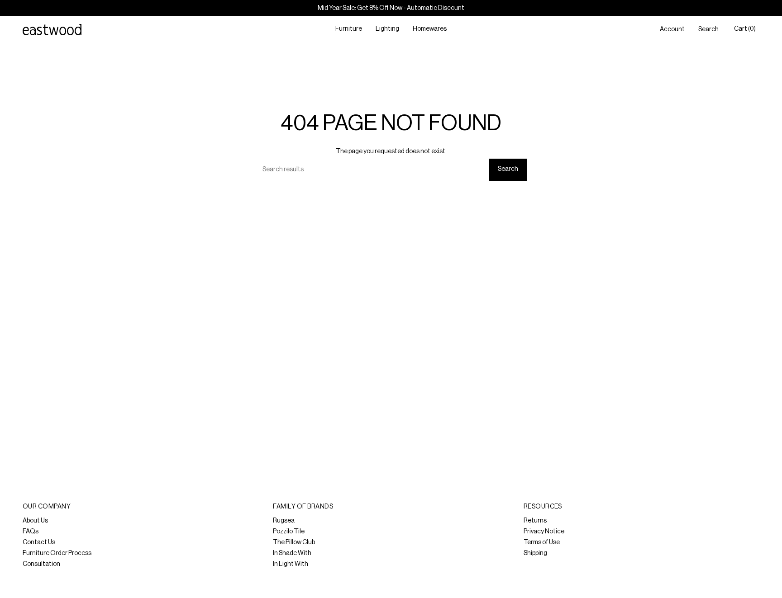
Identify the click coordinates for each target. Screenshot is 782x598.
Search (508, 169)
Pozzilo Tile (289, 531)
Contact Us (39, 542)
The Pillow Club (294, 542)
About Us (35, 521)
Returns (535, 521)
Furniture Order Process (57, 553)
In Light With (290, 564)
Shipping (535, 553)
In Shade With (292, 553)
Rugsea (284, 521)
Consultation (41, 564)
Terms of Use (542, 542)
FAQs (30, 531)
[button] (349, 30)
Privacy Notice (544, 531)
